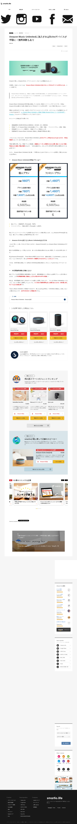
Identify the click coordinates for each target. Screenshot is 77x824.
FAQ (63, 763)
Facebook (68, 771)
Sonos (61, 663)
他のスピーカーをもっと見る (38, 469)
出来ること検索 (52, 9)
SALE (66, 46)
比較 (63, 758)
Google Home (63, 648)
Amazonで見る (20, 413)
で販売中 (22, 333)
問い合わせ (66, 9)
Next (66, 480)
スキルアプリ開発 (11, 804)
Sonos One (23, 814)
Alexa (54, 46)
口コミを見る (59, 461)
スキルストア (66, 629)
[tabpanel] (51, 494)
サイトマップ (36, 802)
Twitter (59, 771)
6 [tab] (40, 508)
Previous (62, 480)
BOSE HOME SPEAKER (25, 816)
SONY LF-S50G (63, 654)
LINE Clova (63, 651)
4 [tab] (38, 508)
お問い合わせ (36, 804)
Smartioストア (10, 814)
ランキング (59, 758)
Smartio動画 (68, 758)
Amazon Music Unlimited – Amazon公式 (21, 299)
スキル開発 (59, 763)
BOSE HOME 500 (64, 666)
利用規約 (35, 807)
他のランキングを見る (38, 425)
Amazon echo (63, 645)
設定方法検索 (10, 802)
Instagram (63, 771)
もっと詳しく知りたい (18, 342)
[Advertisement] (38, 514)
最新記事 (21, 9)
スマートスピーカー (36, 9)
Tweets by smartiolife (13, 521)
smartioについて (36, 800)
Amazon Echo (59, 46)
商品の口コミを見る (19, 338)
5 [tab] (39, 508)
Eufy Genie (62, 660)
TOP (9, 9)
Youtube (58, 807)
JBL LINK (62, 657)
